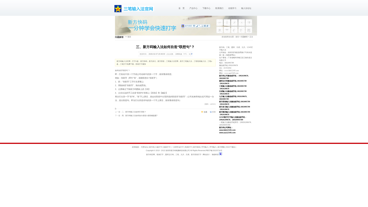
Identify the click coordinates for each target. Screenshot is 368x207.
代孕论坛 (144, 147)
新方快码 (196, 147)
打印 (214, 112)
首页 (237, 37)
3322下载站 (230, 147)
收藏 (205, 112)
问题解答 (244, 37)
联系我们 (219, 8)
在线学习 (232, 8)
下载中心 (206, 8)
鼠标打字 (166, 147)
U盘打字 (159, 147)
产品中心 (193, 8)
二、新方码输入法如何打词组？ (134, 112)
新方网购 (221, 147)
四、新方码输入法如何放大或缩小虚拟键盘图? (139, 116)
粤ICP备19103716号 (214, 151)
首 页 (182, 8)
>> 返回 (128, 37)
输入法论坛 (246, 8)
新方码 (133, 89)
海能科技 (215, 155)
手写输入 (204, 147)
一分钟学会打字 (178, 147)
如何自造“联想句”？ (122, 70)
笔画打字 (188, 147)
